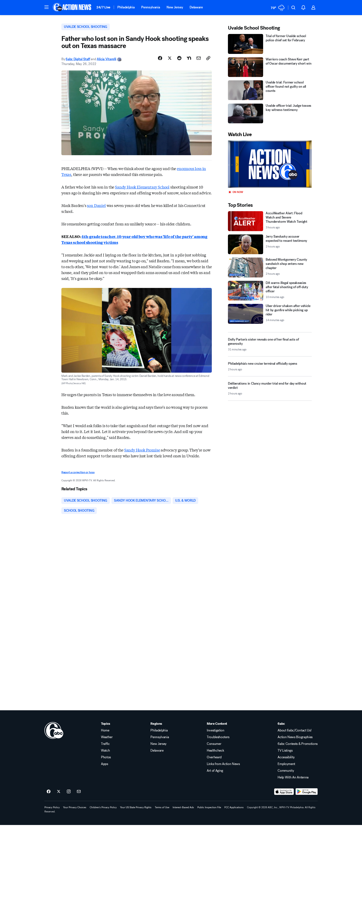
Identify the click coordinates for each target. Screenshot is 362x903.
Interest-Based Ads (183, 807)
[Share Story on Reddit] (179, 58)
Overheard (214, 757)
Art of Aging (215, 770)
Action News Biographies (295, 737)
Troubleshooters (218, 737)
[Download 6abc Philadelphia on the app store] (284, 791)
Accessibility (286, 757)
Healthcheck (215, 750)
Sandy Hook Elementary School (142, 187)
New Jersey (175, 7)
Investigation (215, 730)
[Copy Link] (208, 58)
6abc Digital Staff (78, 59)
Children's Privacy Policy (103, 807)
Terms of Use (162, 807)
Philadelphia (125, 7)
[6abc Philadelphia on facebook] (48, 791)
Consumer (214, 744)
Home (105, 730)
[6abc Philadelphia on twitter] (58, 791)
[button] (46, 7)
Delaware (196, 7)
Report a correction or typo (77, 472)
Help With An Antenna (293, 777)
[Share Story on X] (169, 58)
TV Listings (285, 750)
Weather (107, 737)
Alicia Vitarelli (106, 59)
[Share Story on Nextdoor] (189, 58)
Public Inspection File (209, 807)
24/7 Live (103, 7)
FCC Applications (234, 807)
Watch (105, 750)
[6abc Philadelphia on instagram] (69, 791)
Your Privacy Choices (74, 807)
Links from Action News (223, 764)
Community (286, 770)
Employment (286, 764)
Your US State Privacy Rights (135, 807)
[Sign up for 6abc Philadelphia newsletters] (79, 791)
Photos (106, 757)
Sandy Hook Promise (142, 450)
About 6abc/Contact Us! (294, 730)
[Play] (270, 164)
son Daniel (96, 205)
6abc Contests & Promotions (298, 744)
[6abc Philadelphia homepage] (72, 7)
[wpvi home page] (53, 730)
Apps (104, 764)
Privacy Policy (52, 807)
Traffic (105, 744)
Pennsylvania (150, 7)
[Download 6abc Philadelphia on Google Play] (307, 791)
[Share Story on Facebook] (160, 58)
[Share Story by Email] (198, 58)
